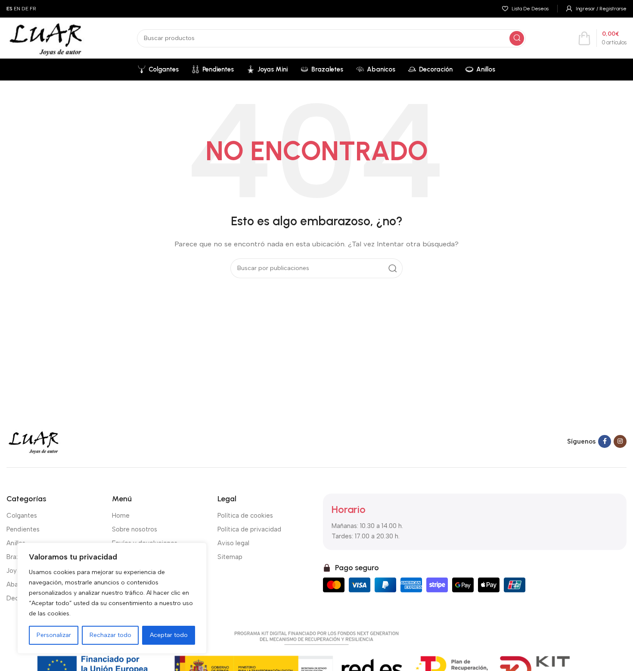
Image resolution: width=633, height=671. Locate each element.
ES (9, 9)
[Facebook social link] (604, 441)
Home (121, 515)
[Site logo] (45, 37)
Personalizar (54, 635)
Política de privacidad (249, 529)
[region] (112, 598)
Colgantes (21, 515)
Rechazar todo (110, 635)
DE (25, 9)
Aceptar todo (169, 635)
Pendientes (23, 529)
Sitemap (229, 557)
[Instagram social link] (620, 441)
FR (33, 9)
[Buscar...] (516, 38)
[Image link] (33, 441)
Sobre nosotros (134, 529)
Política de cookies (245, 515)
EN (17, 9)
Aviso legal (233, 543)
